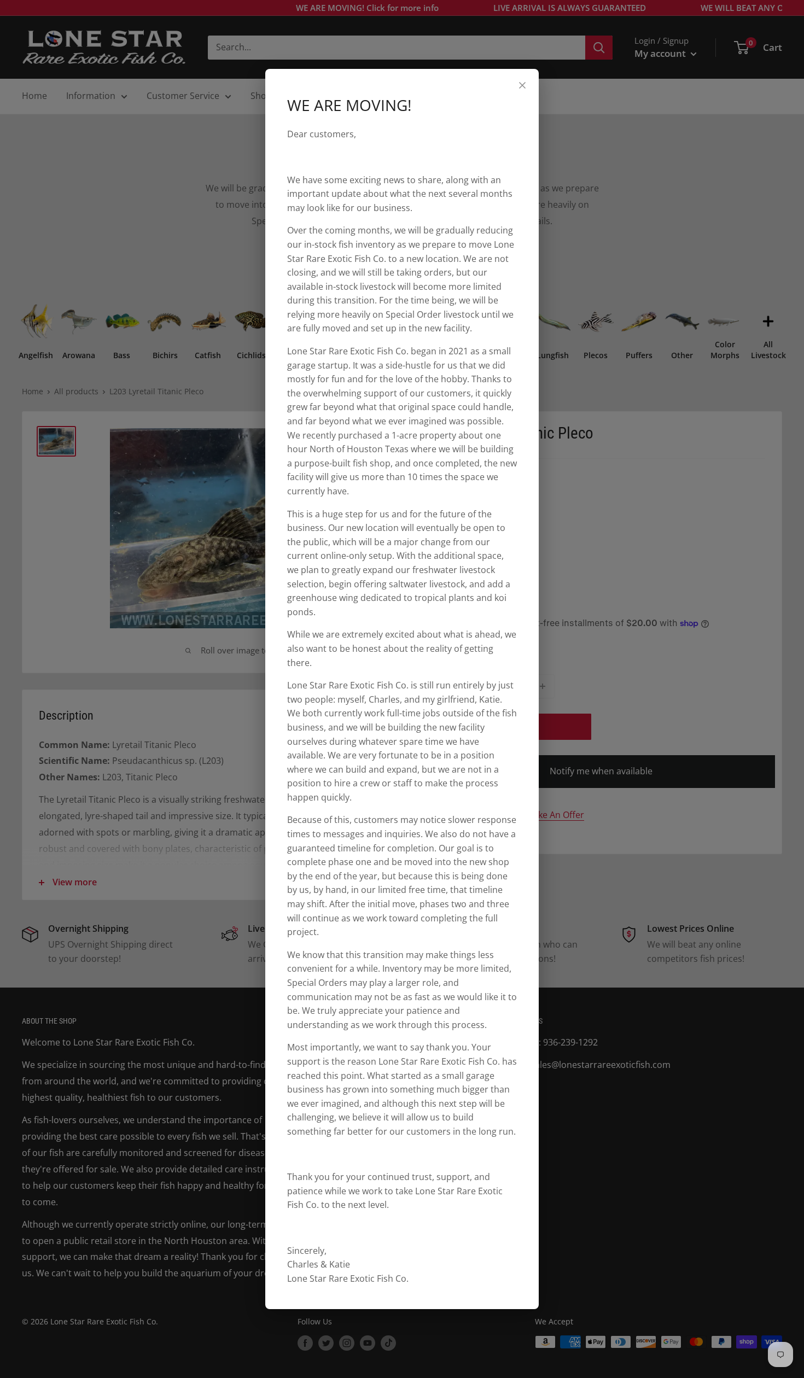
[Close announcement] (522, 85)
